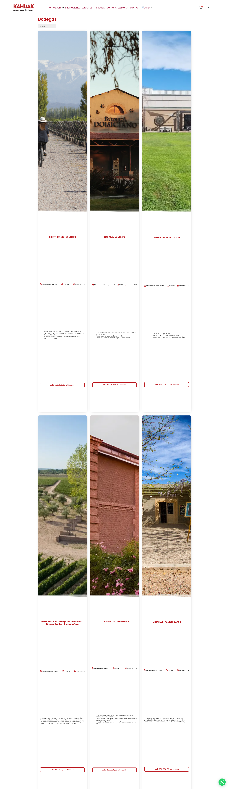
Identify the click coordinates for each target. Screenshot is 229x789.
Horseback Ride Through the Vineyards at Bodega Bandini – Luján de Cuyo (62, 623)
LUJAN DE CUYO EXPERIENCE (114, 621)
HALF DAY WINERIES (114, 237)
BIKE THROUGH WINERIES (62, 237)
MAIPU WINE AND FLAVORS (167, 622)
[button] (56, 7)
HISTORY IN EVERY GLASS (167, 237)
